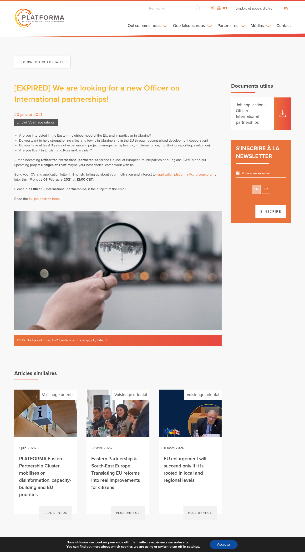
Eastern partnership (74, 340)
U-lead (102, 340)
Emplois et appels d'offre (253, 8)
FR (266, 189)
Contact (283, 25)
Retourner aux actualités (42, 62)
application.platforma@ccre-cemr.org (184, 174)
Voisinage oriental (41, 122)
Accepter (223, 544)
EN (256, 189)
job (93, 340)
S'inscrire (270, 211)
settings (193, 547)
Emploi (22, 122)
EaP (55, 340)
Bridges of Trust (38, 340)
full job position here (44, 199)
